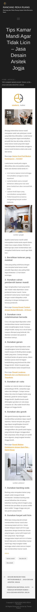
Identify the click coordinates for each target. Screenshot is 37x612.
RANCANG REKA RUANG (16, 7)
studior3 (15, 105)
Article (7, 553)
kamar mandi (11, 558)
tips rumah (10, 562)
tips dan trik (22, 558)
